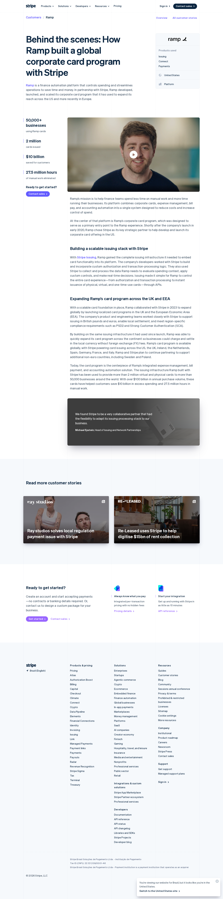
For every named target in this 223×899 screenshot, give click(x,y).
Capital (74, 688)
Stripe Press (165, 751)
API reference (166, 611)
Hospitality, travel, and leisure (130, 748)
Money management (125, 716)
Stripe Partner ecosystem (128, 797)
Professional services (126, 766)
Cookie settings (167, 715)
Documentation (123, 814)
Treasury (75, 784)
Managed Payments (81, 743)
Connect (75, 702)
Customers (33, 17)
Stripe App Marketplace (127, 792)
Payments (76, 752)
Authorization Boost (81, 679)
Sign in (164, 6)
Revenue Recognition (82, 766)
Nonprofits (120, 761)
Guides (162, 670)
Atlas (73, 675)
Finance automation (125, 698)
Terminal (75, 780)
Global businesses (124, 702)
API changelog (122, 828)
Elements (75, 716)
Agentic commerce (125, 679)
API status (120, 823)
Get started (36, 618)
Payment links (78, 748)
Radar (73, 761)
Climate (74, 698)
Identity (74, 725)
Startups (119, 675)
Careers (162, 742)
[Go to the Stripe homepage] (29, 665)
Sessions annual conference (174, 688)
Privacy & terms (167, 693)
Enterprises (120, 670)
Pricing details (123, 611)
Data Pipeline (77, 711)
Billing (73, 684)
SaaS (117, 725)
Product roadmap (168, 737)
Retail (117, 775)
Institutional (165, 733)
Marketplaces (122, 711)
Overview (161, 17)
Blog (160, 679)
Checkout (75, 693)
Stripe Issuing (86, 257)
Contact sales (184, 6)
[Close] (216, 882)
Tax (72, 775)
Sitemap (163, 711)
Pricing (117, 5)
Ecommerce (121, 688)
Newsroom (164, 746)
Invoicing (75, 730)
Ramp (30, 85)
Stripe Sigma (77, 771)
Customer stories (168, 675)
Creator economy (124, 734)
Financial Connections (82, 720)
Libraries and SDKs (124, 832)
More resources (167, 720)
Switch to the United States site (158, 890)
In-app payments (123, 707)
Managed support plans (171, 773)
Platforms (119, 720)
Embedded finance (124, 693)
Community (164, 684)
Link (72, 739)
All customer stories (185, 17)
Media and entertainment (128, 757)
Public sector (121, 771)
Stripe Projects (122, 837)
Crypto (74, 707)
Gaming (118, 743)
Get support (165, 769)
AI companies (121, 730)
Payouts (74, 757)
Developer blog (123, 842)
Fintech (118, 739)
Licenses (163, 706)
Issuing (74, 734)
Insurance (119, 752)
